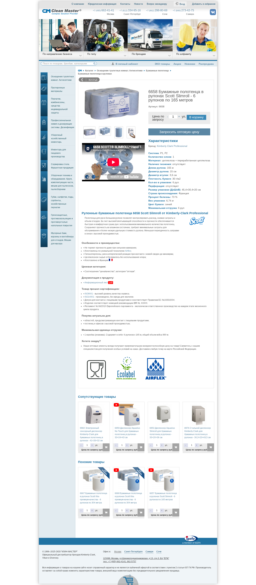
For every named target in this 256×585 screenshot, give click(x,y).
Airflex (128, 251)
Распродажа (206, 63)
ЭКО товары (162, 63)
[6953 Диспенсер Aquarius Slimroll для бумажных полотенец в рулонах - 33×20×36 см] (163, 405)
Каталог (89, 70)
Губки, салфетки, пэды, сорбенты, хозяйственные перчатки (62, 202)
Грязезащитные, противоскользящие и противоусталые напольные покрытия (62, 220)
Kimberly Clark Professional (172, 146)
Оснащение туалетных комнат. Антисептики (62, 78)
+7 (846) (183, 10)
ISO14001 (89, 297)
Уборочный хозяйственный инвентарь (58, 138)
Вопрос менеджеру (157, 4)
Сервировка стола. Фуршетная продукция (62, 166)
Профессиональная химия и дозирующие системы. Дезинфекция (62, 124)
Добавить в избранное (203, 4)
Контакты (125, 4)
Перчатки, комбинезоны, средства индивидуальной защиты (59, 106)
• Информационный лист (95, 282)
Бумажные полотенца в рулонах (95, 74)
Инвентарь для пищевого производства (58, 153)
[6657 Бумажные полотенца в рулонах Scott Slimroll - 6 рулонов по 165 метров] (163, 470)
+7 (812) (130, 10)
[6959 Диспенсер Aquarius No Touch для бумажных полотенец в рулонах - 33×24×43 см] (129, 405)
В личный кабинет (127, 63)
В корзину (196, 117)
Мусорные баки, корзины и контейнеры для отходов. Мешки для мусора (62, 238)
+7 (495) (103, 10)
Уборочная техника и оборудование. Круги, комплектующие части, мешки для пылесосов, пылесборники (62, 182)
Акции (177, 63)
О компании (78, 4)
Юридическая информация (102, 4)
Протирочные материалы (58, 89)
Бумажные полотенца (157, 70)
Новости (138, 4)
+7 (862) (156, 10)
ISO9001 (89, 293)
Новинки (190, 63)
